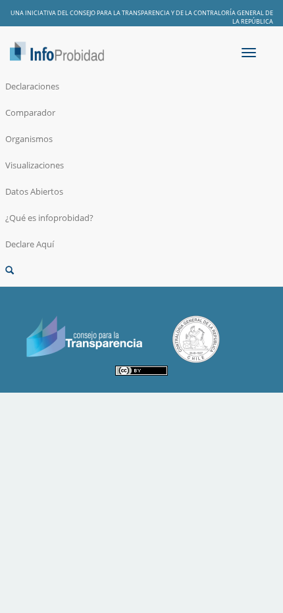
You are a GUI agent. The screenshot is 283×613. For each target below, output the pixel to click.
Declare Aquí (29, 244)
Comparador (30, 112)
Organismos (29, 139)
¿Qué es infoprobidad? (49, 218)
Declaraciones (32, 86)
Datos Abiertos (34, 191)
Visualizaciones (34, 165)
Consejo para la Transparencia (120, 13)
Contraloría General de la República (233, 17)
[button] (141, 270)
